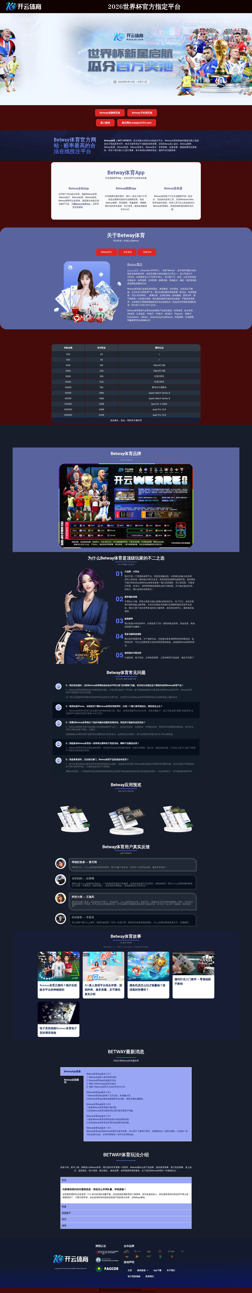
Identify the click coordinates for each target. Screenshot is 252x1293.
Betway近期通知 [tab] (71, 1081)
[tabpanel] (137, 1104)
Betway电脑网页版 (110, 112)
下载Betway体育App (80, 204)
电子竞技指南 (134, 1276)
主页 (130, 1270)
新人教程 (105, 122)
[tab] (106, 252)
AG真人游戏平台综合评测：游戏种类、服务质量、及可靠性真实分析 (103, 989)
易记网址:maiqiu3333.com (136, 122)
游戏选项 (141, 1270)
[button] (126, 1180)
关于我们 (171, 1270)
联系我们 (150, 1276)
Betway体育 (132, 270)
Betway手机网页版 (142, 112)
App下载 (157, 1270)
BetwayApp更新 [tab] (72, 1071)
